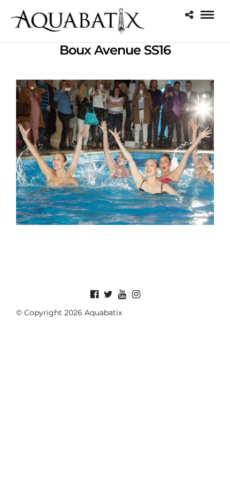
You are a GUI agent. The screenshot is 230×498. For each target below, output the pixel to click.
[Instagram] (136, 294)
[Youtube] (122, 294)
